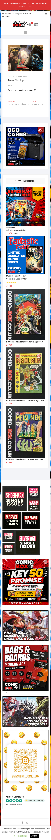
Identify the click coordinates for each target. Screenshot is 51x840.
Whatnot (7, 16)
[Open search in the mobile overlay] (26, 23)
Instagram (18, 13)
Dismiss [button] (29, 6)
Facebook (7, 13)
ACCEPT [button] (34, 836)
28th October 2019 (18, 76)
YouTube (28, 13)
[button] (45, 562)
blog (10, 85)
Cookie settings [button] (20, 836)
